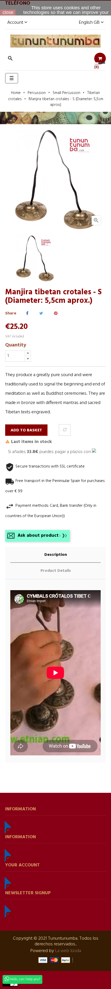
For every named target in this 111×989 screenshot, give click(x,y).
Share (27, 313)
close (8, 12)
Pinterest (56, 313)
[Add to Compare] (64, 430)
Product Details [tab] (56, 570)
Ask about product (38, 535)
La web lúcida (68, 951)
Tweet (41, 313)
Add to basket (26, 430)
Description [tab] (55, 554)
